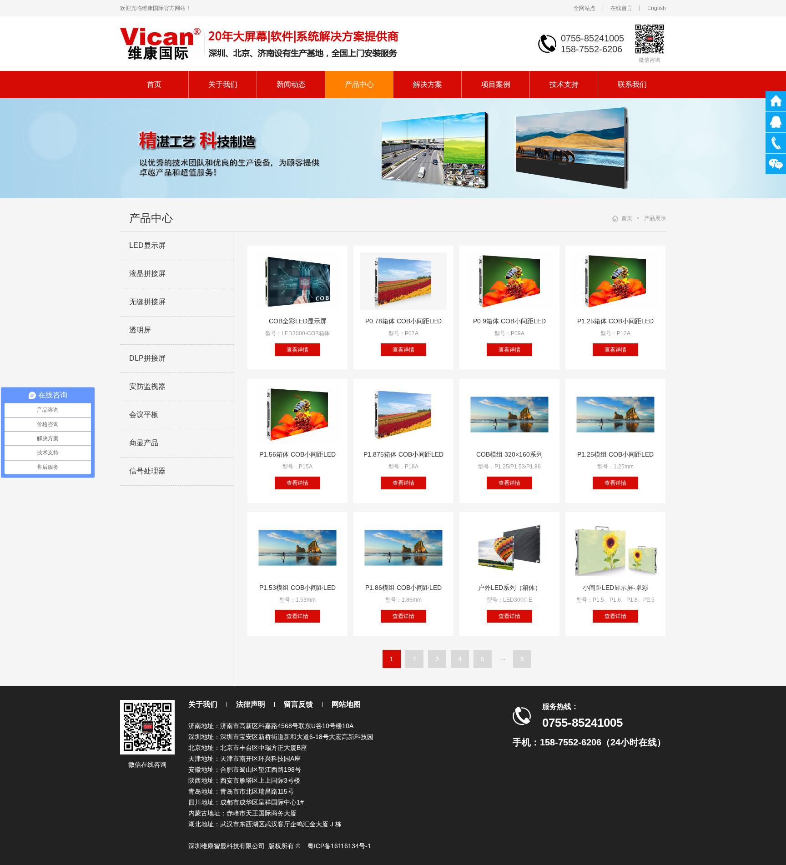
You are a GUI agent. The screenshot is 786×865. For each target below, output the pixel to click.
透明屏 (140, 330)
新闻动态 (291, 84)
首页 (154, 84)
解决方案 (427, 84)
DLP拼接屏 (147, 358)
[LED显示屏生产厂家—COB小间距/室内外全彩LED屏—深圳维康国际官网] (260, 43)
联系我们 (632, 84)
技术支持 (564, 84)
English (656, 8)
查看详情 (297, 350)
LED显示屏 (147, 245)
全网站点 (584, 8)
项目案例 (495, 84)
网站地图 (346, 704)
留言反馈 (298, 704)
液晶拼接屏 (147, 273)
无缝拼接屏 (147, 302)
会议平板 (143, 414)
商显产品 (143, 443)
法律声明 (250, 704)
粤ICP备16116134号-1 (339, 846)
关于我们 (222, 84)
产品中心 (359, 84)
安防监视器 (147, 386)
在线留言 (621, 8)
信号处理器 (147, 471)
